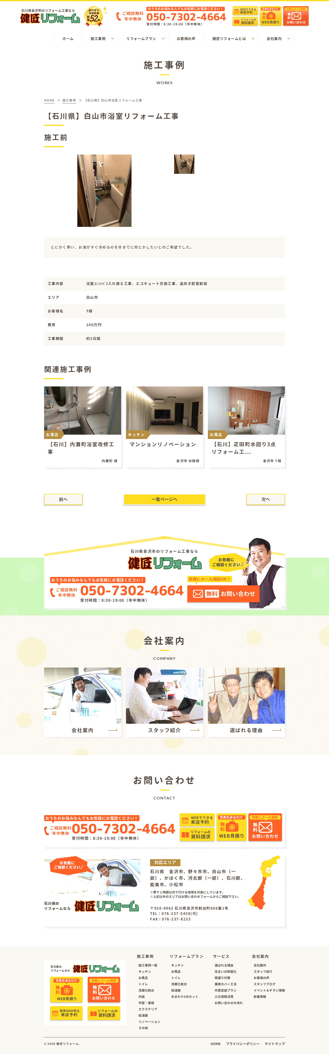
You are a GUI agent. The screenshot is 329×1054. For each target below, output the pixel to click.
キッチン (144, 971)
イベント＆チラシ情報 (269, 990)
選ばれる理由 (224, 965)
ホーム (67, 39)
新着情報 (260, 996)
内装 (141, 996)
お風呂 (143, 978)
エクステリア (147, 1009)
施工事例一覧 (147, 965)
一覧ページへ (164, 499)
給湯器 (143, 1015)
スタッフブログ (265, 984)
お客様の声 (186, 39)
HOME (216, 1043)
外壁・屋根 (146, 1003)
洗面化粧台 (146, 990)
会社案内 (260, 965)
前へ (63, 499)
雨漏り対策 (222, 978)
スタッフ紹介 (263, 971)
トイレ (143, 984)
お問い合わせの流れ (229, 1003)
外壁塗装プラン (226, 990)
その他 (143, 1028)
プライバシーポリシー (243, 1043)
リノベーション (149, 1022)
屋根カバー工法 (226, 984)
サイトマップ (275, 1043)
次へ (265, 499)
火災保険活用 (224, 996)
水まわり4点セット (184, 996)
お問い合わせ (230, 594)
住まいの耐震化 (226, 971)
